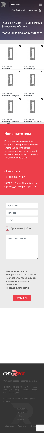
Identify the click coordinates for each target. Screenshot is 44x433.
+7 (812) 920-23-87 (18, 10)
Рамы (28, 22)
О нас (21, 416)
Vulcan (17, 22)
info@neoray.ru (32, 10)
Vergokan (31, 398)
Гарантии (22, 426)
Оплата (34, 426)
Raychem (7, 398)
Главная (6, 22)
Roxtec (24, 398)
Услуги (21, 412)
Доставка (9, 426)
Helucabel (16, 398)
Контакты (21, 420)
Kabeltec (7, 401)
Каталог (21, 409)
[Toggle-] (40, 4)
